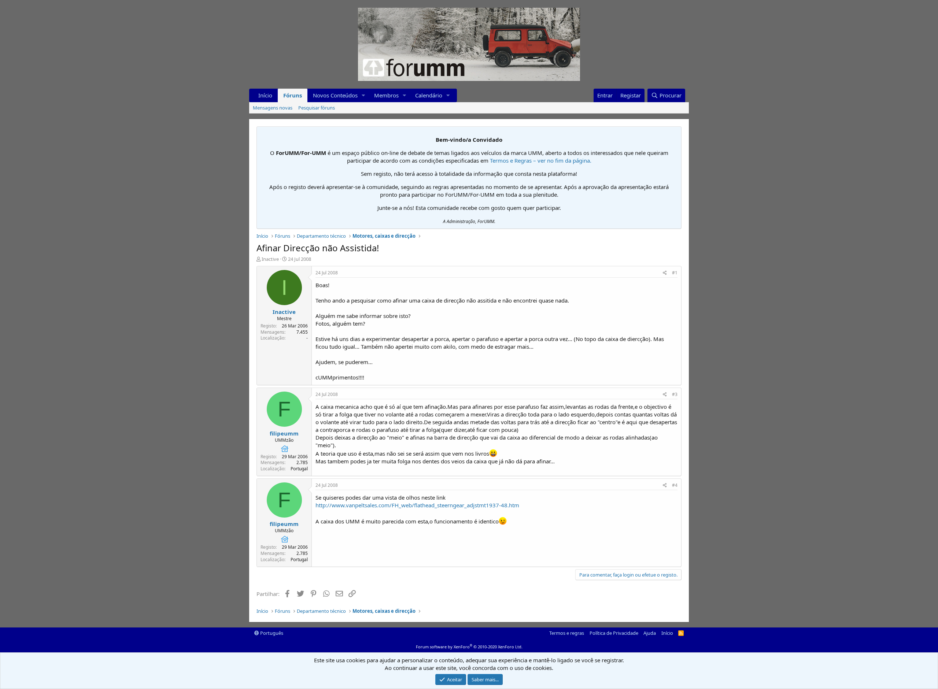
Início (265, 95)
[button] (363, 95)
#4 (674, 485)
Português (271, 633)
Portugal (299, 469)
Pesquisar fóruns (316, 107)
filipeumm (284, 433)
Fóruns (292, 95)
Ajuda (649, 633)
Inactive (270, 259)
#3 (674, 394)
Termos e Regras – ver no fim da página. (540, 160)
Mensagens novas (272, 107)
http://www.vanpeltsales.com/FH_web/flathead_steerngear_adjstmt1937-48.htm (417, 505)
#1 (674, 273)
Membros (386, 95)
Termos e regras (566, 633)
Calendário (428, 95)
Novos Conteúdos (335, 95)
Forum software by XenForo (469, 646)
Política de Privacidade (614, 633)
